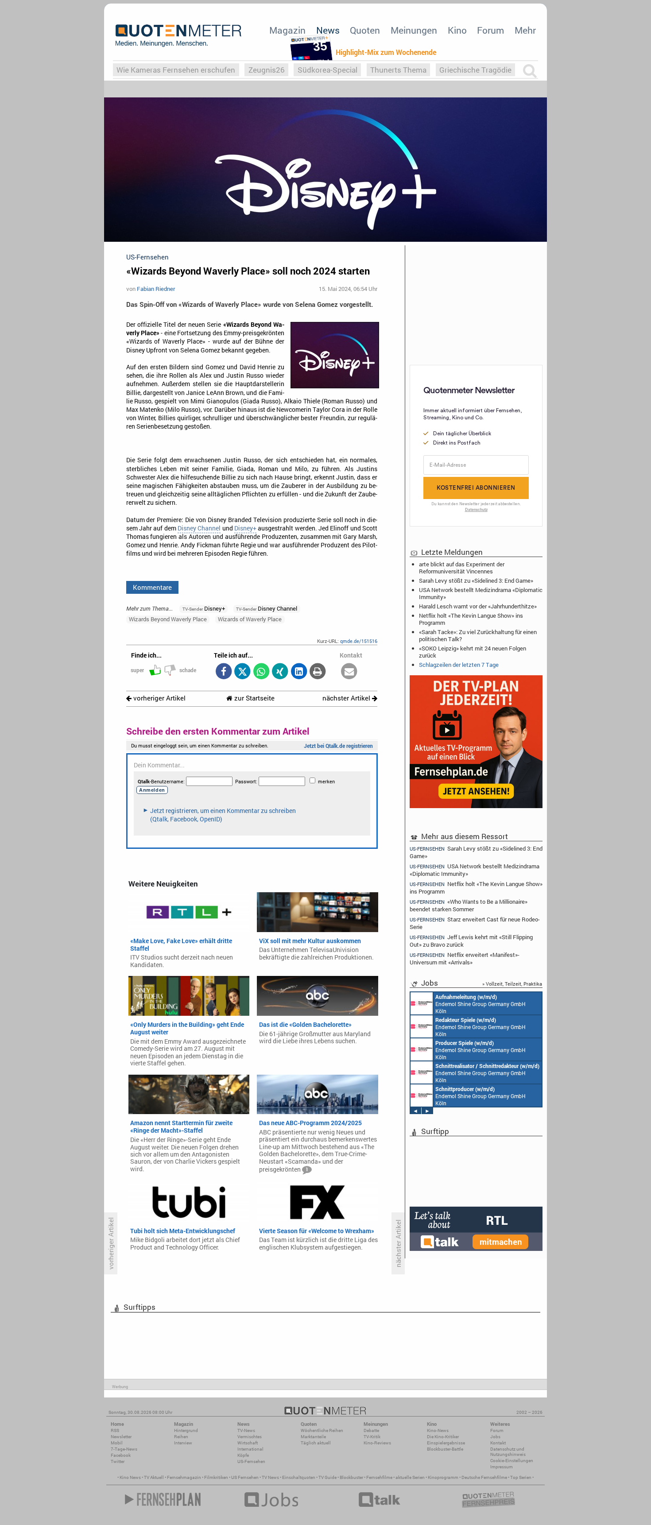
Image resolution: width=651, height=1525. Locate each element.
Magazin (287, 30)
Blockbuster (351, 1477)
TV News (270, 1477)
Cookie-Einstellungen (511, 1460)
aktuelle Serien (410, 1477)
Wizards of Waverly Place (250, 619)
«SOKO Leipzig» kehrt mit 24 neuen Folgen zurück (472, 651)
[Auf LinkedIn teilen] (298, 671)
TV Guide (327, 1477)
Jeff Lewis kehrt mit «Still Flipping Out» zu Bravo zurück (471, 940)
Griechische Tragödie (475, 70)
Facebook (121, 1455)
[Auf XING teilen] (280, 671)
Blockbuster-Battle (445, 1449)
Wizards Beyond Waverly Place (168, 619)
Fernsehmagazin (184, 1477)
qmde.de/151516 (358, 641)
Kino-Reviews (377, 1443)
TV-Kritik (372, 1437)
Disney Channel (199, 528)
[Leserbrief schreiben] (349, 671)
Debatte (371, 1430)
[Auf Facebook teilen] (223, 671)
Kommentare (152, 587)
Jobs (495, 1437)
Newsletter (121, 1437)
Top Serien (520, 1477)
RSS (115, 1430)
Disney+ (245, 528)
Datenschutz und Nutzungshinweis (508, 1451)
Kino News (130, 1477)
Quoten (365, 30)
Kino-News (438, 1430)
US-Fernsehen (251, 1461)
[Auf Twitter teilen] (242, 671)
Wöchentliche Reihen (322, 1430)
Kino (457, 30)
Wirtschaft (247, 1443)
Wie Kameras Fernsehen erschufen (175, 70)
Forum (490, 30)
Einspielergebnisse (446, 1443)
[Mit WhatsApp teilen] (261, 671)
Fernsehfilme (379, 1477)
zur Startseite (253, 698)
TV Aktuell (154, 1477)
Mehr (525, 30)
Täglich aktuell (316, 1443)
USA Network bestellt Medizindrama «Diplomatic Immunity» (480, 593)
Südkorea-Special (327, 70)
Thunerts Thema (398, 70)
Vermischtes (249, 1437)
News (328, 30)
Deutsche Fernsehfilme (484, 1477)
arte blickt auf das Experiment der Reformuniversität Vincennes (461, 567)
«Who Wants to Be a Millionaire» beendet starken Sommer (468, 905)
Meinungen (414, 30)
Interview (183, 1443)
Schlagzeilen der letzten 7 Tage (459, 665)
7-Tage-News (124, 1449)
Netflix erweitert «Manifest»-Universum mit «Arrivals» (464, 958)
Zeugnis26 (266, 70)
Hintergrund (186, 1430)
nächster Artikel (347, 698)
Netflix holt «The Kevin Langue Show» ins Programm (471, 619)
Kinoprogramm (443, 1477)
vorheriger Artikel (159, 698)
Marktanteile (313, 1437)
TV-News (246, 1430)
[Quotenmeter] (178, 35)
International (250, 1449)
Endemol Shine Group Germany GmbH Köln (480, 1003)
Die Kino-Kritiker (443, 1437)
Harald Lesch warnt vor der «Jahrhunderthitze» (478, 606)
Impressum (501, 1467)
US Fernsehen (245, 1477)
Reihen (181, 1437)
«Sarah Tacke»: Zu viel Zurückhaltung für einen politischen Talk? (478, 635)
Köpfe (243, 1455)
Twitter (117, 1461)
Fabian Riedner (156, 288)
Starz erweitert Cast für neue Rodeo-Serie (475, 923)
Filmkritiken (216, 1477)
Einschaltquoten (298, 1477)
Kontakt (498, 1443)
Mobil (117, 1443)
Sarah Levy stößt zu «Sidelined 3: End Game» (476, 580)
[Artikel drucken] (317, 671)
